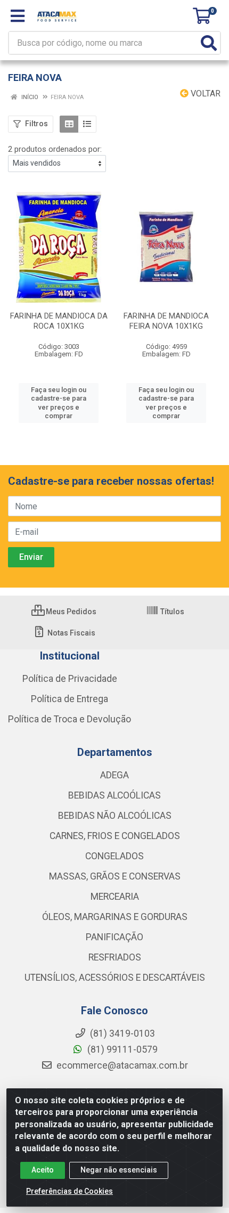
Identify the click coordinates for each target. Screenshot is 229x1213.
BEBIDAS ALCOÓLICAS (114, 795)
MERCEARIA (115, 896)
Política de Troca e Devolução (69, 719)
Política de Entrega (69, 699)
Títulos (171, 611)
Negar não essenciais (118, 1170)
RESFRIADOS (114, 957)
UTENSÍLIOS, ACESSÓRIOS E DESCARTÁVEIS (114, 977)
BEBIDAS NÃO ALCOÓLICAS (114, 815)
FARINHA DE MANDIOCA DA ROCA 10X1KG (59, 321)
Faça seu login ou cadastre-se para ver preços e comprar (58, 403)
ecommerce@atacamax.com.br (121, 1065)
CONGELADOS (114, 856)
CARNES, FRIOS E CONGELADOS (115, 836)
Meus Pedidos (70, 611)
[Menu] (17, 16)
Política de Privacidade (69, 678)
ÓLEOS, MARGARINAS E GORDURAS (114, 916)
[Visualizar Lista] (87, 124)
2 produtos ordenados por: (55, 149)
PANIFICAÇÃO (114, 937)
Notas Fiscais (70, 633)
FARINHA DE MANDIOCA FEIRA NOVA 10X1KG (166, 321)
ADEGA (114, 775)
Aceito (42, 1170)
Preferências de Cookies (69, 1191)
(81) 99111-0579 (121, 1049)
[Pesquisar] (209, 43)
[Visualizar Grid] (69, 124)
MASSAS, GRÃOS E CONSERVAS (115, 876)
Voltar (204, 93)
